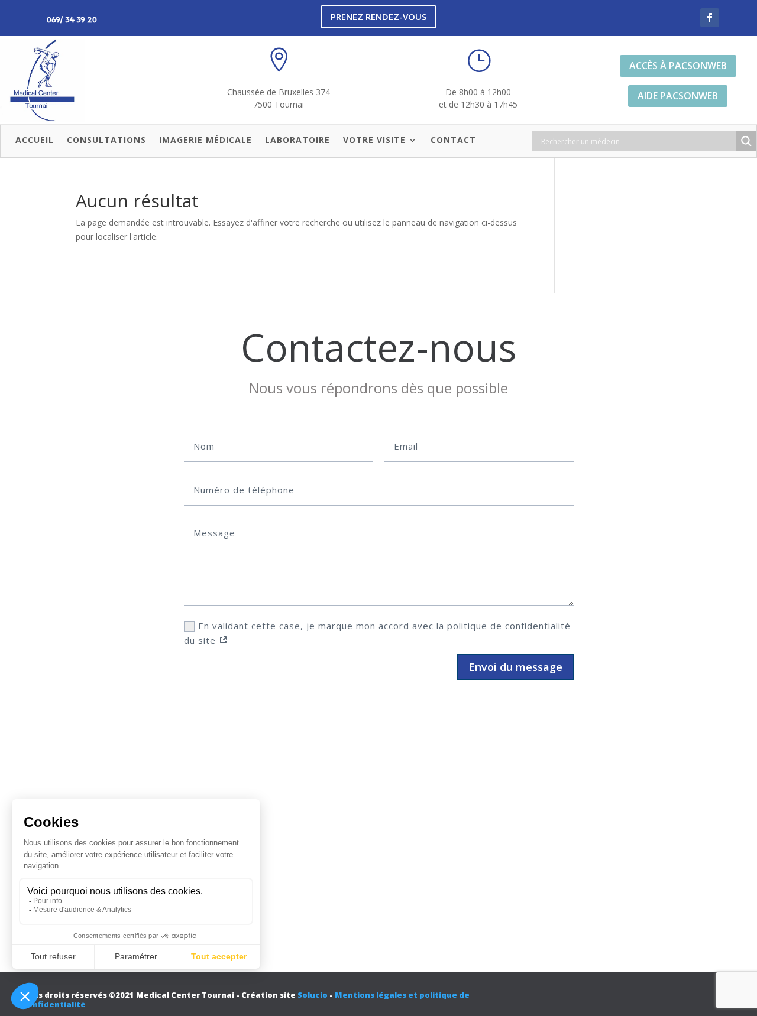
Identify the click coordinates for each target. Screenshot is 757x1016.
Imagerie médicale (205, 140)
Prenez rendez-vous (378, 16)
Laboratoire (297, 140)
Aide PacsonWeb (678, 95)
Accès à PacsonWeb (678, 65)
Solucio (312, 994)
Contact (453, 140)
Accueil (34, 140)
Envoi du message (515, 667)
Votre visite (374, 140)
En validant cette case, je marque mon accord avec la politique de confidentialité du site (377, 633)
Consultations (106, 140)
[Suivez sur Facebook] (709, 17)
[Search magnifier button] (746, 141)
